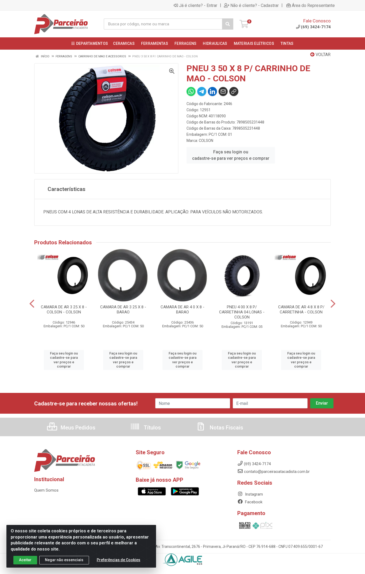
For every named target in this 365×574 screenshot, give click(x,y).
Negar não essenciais (64, 560)
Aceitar (25, 560)
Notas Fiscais (225, 427)
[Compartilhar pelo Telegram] (201, 91)
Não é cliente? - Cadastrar (254, 5)
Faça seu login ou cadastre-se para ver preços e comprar (230, 155)
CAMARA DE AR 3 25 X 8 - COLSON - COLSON (64, 309)
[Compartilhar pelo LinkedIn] (212, 91)
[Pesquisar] (227, 24)
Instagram (253, 494)
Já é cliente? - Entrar (198, 5)
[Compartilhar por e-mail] (223, 91)
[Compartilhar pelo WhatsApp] (191, 91)
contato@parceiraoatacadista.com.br (277, 471)
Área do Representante (313, 5)
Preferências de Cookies (118, 560)
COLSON (206, 140)
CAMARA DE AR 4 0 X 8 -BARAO (182, 309)
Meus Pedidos (77, 427)
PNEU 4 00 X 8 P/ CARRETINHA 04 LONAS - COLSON (242, 312)
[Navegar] (32, 304)
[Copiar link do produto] (233, 91)
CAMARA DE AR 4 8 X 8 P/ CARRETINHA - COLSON (301, 309)
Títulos (151, 427)
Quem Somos (46, 490)
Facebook (253, 502)
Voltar (322, 54)
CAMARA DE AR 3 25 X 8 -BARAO (123, 309)
